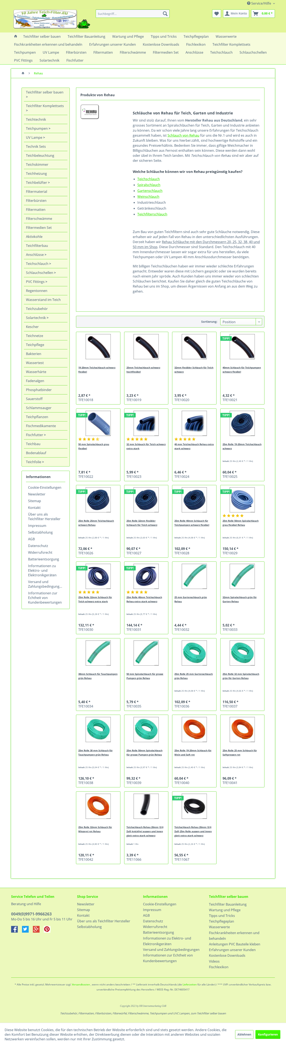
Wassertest (35, 362)
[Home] (15, 36)
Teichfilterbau (37, 245)
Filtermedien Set (39, 227)
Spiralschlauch (148, 185)
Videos (214, 961)
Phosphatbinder (39, 390)
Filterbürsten (36, 200)
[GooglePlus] (38, 931)
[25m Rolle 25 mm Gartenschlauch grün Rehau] (194, 653)
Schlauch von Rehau (183, 135)
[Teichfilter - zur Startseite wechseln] (51, 19)
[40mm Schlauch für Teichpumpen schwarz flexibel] (242, 346)
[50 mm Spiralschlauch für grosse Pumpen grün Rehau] (146, 653)
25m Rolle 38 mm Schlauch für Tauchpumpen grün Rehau (95, 752)
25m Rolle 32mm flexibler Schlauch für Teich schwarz (141, 522)
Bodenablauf (36, 453)
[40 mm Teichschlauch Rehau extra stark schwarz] (194, 423)
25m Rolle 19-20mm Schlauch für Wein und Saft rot (192, 752)
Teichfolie (34, 462)
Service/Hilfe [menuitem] (261, 3)
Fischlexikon (218, 967)
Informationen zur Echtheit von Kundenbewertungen (45, 598)
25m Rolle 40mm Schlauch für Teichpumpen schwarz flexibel (191, 522)
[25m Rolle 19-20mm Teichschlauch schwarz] (242, 423)
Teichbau (33, 444)
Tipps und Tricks (222, 915)
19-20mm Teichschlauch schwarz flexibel (96, 369)
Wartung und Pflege (225, 910)
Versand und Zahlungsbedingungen (45, 584)
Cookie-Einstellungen (44, 487)
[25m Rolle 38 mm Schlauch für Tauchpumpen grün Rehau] (98, 729)
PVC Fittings (35, 281)
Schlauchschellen (40, 272)
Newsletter (36, 494)
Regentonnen (36, 290)
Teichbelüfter (37, 182)
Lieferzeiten (190, 984)
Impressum (37, 525)
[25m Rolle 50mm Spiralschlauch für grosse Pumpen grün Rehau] (146, 729)
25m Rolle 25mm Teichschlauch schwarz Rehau (96, 522)
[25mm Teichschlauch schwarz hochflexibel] (146, 346)
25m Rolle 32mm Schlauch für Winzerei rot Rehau (95, 829)
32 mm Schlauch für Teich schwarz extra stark (146, 446)
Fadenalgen (35, 380)
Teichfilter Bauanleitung (228, 904)
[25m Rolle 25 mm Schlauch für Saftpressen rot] (242, 729)
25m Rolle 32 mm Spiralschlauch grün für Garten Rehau (241, 676)
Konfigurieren (268, 1034)
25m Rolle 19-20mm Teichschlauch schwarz (242, 446)
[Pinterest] (49, 931)
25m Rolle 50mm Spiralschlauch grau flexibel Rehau (241, 522)
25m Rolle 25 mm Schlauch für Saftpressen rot (240, 752)
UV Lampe (34, 137)
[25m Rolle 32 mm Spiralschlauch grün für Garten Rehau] (242, 653)
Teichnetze (34, 335)
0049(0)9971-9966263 (31, 914)
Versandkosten (81, 984)
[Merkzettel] (216, 13)
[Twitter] (27, 931)
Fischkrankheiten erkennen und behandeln (234, 936)
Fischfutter (35, 435)
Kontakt (34, 507)
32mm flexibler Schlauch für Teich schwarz (193, 369)
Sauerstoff (34, 399)
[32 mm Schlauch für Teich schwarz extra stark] (146, 423)
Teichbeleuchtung (40, 155)
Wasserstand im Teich (43, 299)
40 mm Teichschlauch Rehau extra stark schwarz (194, 446)
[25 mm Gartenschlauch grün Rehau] (194, 576)
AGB (31, 539)
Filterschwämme (39, 218)
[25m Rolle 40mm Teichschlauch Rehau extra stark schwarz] (146, 576)
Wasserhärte (36, 371)
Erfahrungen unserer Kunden (232, 949)
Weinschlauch (148, 196)
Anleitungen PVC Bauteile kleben (234, 944)
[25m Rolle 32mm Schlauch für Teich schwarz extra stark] (98, 576)
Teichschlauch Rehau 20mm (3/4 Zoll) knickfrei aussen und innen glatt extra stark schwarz (144, 831)
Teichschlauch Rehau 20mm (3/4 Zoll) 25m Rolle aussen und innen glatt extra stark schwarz (193, 831)
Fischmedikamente (41, 426)
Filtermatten (35, 209)
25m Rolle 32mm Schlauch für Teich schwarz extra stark (95, 599)
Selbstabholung (40, 532)
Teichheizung (36, 173)
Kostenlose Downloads (227, 955)
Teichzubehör (37, 308)
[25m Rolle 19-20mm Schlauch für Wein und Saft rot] (194, 729)
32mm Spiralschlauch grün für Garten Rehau (240, 599)
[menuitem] (133, 13)
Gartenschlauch (149, 190)
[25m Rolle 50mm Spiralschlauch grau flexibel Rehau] (242, 499)
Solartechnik (36, 317)
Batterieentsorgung (43, 559)
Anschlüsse (35, 254)
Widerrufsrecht (40, 552)
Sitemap (34, 501)
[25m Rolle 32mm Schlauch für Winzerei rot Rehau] (98, 806)
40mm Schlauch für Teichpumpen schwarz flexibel (242, 369)
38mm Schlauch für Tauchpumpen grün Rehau (97, 676)
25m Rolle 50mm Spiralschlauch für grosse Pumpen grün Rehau (144, 752)
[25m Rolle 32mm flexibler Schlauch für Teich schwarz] (146, 499)
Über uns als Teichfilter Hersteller (44, 516)
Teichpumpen (37, 128)
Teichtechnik (36, 119)
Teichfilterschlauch (152, 214)
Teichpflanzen (37, 417)
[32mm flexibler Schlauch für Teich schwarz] (194, 346)
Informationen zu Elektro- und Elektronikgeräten (42, 570)
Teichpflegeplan (221, 921)
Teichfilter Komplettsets (45, 106)
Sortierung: (209, 322)
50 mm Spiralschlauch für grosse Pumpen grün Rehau (144, 676)
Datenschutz (38, 545)
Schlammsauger (39, 408)
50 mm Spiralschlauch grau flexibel (93, 446)
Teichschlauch (37, 263)
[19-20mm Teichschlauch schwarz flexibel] (98, 346)
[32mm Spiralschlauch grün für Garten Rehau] (242, 576)
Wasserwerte (219, 927)
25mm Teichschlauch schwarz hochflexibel (143, 369)
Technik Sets (36, 146)
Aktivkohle (34, 236)
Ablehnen (244, 1034)
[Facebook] (16, 931)
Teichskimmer (37, 164)
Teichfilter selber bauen (44, 92)
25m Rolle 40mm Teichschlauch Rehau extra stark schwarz (144, 599)
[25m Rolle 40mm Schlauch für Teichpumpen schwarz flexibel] (194, 499)
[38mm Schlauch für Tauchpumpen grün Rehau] (98, 653)
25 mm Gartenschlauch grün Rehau (190, 599)
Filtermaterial (36, 191)
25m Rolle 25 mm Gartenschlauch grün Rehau (193, 676)
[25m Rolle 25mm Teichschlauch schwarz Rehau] (98, 499)
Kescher (32, 326)
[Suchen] (165, 13)
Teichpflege (35, 344)
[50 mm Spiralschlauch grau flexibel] (98, 423)
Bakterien (33, 353)
